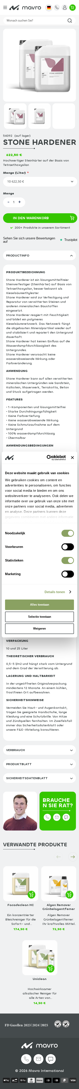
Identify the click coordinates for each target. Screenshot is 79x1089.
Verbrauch (15, 750)
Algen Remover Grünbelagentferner (58, 907)
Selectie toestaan (39, 616)
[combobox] (39, 20)
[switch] (67, 547)
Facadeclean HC (20, 905)
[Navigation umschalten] (5, 7)
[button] (49, 7)
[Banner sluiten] (72, 457)
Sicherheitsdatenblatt (27, 778)
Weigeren (39, 628)
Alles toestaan (39, 604)
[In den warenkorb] (31, 894)
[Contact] (57, 7)
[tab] (39, 255)
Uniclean (40, 979)
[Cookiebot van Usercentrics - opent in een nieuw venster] (49, 458)
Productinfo (17, 255)
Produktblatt (19, 764)
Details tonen (55, 592)
